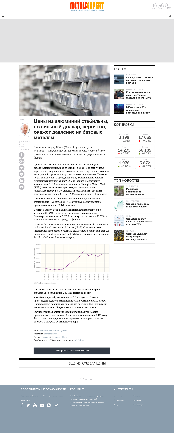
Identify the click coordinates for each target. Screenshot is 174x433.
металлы (43, 330)
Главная (46, 337)
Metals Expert (50, 333)
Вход (116, 405)
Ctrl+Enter (80, 340)
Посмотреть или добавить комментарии (72, 351)
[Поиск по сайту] (170, 16)
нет (22, 147)
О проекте (118, 396)
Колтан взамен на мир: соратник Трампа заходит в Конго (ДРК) (139, 95)
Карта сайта (25, 400)
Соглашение (119, 400)
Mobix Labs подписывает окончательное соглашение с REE (136, 193)
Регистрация (138, 405)
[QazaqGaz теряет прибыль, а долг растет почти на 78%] (119, 220)
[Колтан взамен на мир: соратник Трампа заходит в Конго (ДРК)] (119, 94)
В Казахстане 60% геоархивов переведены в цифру (138, 110)
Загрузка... (89, 379)
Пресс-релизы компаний (53, 396)
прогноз (63, 330)
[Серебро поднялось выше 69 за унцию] (119, 206)
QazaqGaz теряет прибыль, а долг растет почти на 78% (139, 222)
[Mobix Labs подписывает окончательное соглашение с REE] (119, 191)
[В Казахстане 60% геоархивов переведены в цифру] (119, 109)
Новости (56, 337)
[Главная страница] (87, 7)
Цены (65, 337)
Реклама (136, 396)
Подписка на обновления (31, 396)
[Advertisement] (87, 41)
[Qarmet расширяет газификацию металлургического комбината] (119, 235)
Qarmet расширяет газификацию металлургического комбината (137, 238)
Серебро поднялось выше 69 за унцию (137, 205)
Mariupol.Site (84, 406)
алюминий (54, 330)
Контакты (137, 400)
